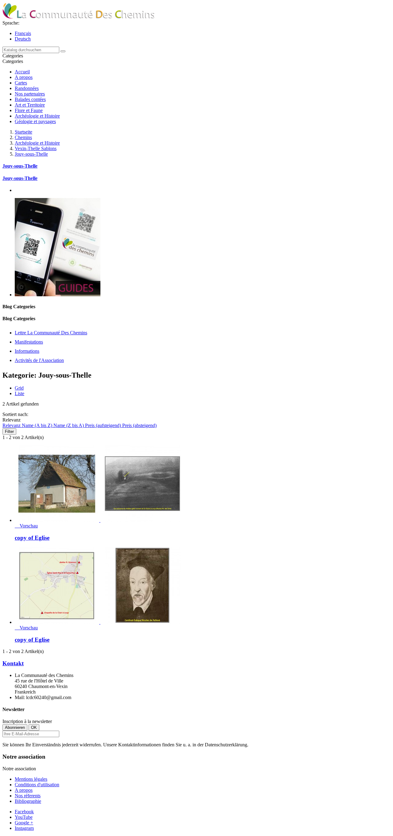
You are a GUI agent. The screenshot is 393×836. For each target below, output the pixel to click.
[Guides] (57, 294)
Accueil (22, 71)
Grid (19, 388)
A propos (24, 77)
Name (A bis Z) (37, 425)
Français (23, 33)
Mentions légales (31, 779)
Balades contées (30, 99)
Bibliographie (28, 801)
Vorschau (26, 525)
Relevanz (12, 425)
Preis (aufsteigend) (103, 425)
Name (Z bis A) (69, 425)
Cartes (21, 82)
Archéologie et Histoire (37, 116)
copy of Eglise (32, 538)
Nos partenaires (30, 93)
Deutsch (23, 38)
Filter (9, 431)
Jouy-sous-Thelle (19, 166)
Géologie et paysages (35, 121)
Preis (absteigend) (139, 425)
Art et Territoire (30, 104)
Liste (19, 393)
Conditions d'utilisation (37, 784)
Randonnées (27, 88)
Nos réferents (28, 795)
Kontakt (13, 663)
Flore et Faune (29, 110)
